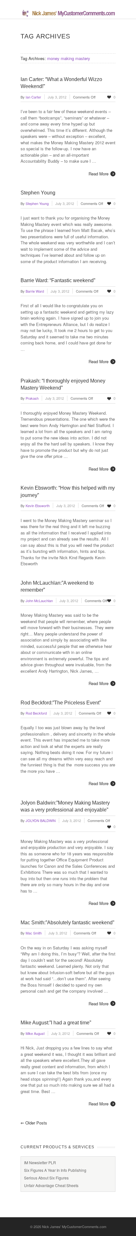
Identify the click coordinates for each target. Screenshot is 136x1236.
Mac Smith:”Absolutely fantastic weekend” (67, 922)
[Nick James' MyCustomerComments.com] (68, 15)
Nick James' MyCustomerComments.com (74, 1226)
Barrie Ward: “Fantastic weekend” (58, 280)
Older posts (34, 1123)
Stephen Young (38, 192)
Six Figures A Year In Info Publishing (55, 1170)
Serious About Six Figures (46, 1177)
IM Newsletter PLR (40, 1162)
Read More (98, 174)
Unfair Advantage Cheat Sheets (51, 1185)
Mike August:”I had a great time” (56, 1022)
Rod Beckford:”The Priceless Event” (61, 702)
